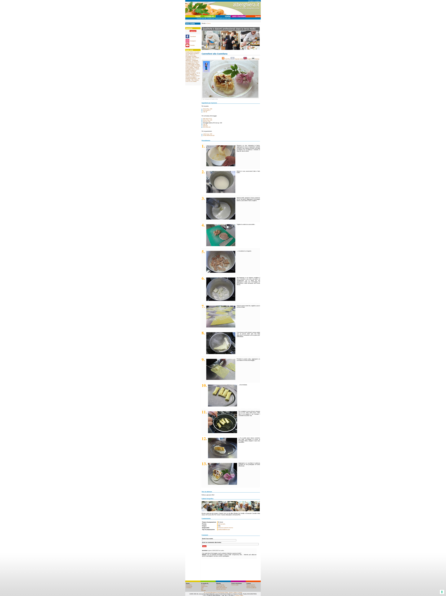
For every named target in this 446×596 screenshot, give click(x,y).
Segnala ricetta (238, 59)
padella (220, 529)
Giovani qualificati (251, 587)
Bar (202, 589)
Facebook (193, 36)
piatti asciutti (221, 524)
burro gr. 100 (206, 121)
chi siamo (251, 1)
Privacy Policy (239, 595)
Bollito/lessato (226, 529)
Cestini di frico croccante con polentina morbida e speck (193, 53)
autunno (226, 527)
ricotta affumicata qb (208, 135)
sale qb (205, 111)
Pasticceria (204, 586)
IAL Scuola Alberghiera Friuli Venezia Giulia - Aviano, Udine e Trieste (223, 592)
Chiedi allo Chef (205, 18)
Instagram (193, 41)
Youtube (192, 45)
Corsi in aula (234, 585)
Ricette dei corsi (225, 18)
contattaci (257, 1)
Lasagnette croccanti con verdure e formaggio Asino (192, 62)
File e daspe (195, 57)
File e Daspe (194, 80)
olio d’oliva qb (206, 127)
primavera (221, 527)
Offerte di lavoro (251, 586)
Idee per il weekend (215, 18)
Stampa (257, 59)
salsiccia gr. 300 (207, 134)
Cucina (203, 585)
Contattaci (189, 587)
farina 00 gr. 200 (207, 109)
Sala (202, 587)
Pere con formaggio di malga (191, 55)
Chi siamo (189, 585)
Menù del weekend (221, 587)
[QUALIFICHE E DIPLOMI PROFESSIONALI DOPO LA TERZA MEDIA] (231, 49)
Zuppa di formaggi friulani (192, 68)
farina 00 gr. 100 (207, 120)
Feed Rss (227, 59)
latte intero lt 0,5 (207, 118)
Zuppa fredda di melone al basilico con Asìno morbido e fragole (192, 71)
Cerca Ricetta (220, 585)
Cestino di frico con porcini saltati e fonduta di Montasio (192, 77)
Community (189, 586)
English (249, 59)
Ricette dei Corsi (221, 589)
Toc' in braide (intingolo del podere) (193, 74)
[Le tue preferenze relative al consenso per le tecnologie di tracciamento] (442, 592)
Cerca (198, 18)
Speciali (203, 590)
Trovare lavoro (250, 585)
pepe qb (205, 125)
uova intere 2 (206, 110)
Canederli (188, 57)
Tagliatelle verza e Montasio (191, 59)
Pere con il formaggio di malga (192, 64)
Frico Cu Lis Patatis (191, 81)
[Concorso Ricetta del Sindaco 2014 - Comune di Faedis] (231, 506)
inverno (231, 527)
